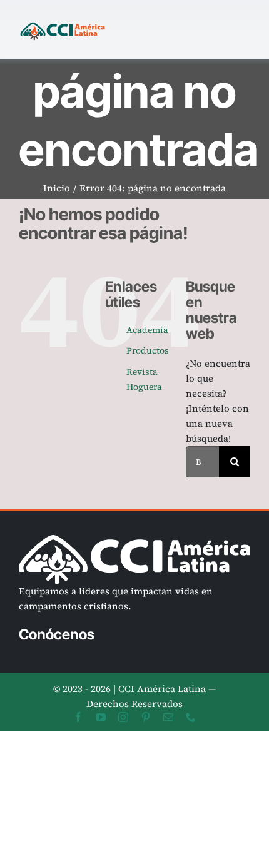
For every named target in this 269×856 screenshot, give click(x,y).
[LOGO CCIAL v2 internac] (62, 23)
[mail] (168, 717)
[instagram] (123, 717)
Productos (147, 350)
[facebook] (78, 717)
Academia (147, 330)
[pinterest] (146, 717)
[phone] (191, 717)
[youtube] (101, 717)
